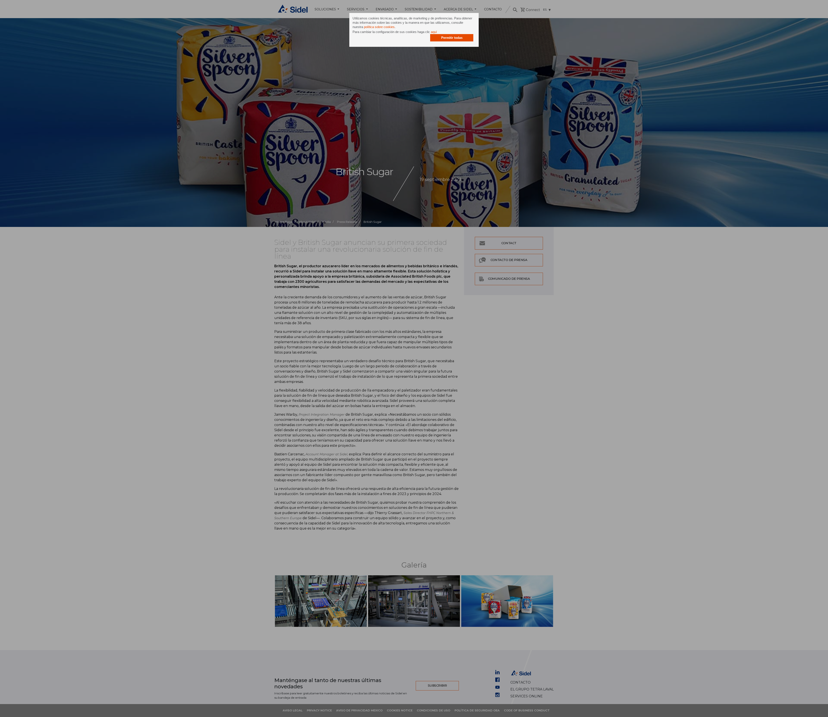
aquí (434, 32)
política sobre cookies (379, 27)
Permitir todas (452, 37)
